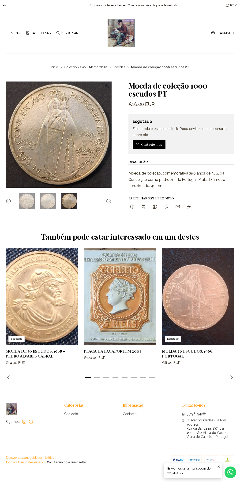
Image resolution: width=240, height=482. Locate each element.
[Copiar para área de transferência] (189, 207)
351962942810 (198, 414)
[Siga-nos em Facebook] (31, 421)
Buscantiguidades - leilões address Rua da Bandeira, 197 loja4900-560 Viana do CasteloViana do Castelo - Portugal (208, 428)
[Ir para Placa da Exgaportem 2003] (120, 296)
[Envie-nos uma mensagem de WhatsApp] (230, 472)
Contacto (71, 414)
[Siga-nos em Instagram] (24, 421)
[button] (88, 377)
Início (54, 67)
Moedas (119, 67)
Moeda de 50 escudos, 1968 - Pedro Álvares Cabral (35, 353)
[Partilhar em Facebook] (132, 207)
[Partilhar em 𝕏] (144, 207)
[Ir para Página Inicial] (121, 33)
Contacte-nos (151, 144)
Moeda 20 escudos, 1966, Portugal (187, 353)
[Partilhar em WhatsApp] (155, 207)
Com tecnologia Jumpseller (67, 462)
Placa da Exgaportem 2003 (112, 351)
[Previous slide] (9, 201)
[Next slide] (108, 201)
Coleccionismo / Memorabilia (85, 67)
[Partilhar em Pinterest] (166, 207)
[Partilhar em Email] (178, 207)
